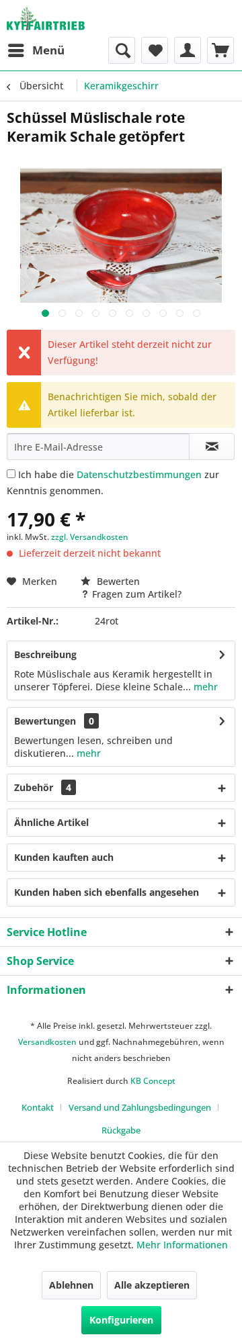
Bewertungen (45, 720)
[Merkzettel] (154, 50)
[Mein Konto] (187, 50)
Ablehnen (71, 1285)
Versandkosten (47, 1042)
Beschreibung (45, 654)
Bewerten (117, 581)
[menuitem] (35, 50)
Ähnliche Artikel (51, 822)
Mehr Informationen (182, 1244)
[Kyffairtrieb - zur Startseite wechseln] (46, 18)
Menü (48, 50)
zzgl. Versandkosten (89, 537)
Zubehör (42, 787)
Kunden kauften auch (64, 857)
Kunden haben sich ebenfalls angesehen (106, 892)
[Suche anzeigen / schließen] (121, 50)
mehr (204, 686)
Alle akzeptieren (152, 1285)
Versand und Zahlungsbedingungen (140, 1107)
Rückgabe (121, 1130)
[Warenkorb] (220, 50)
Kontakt (38, 1107)
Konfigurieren (121, 1319)
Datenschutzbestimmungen (139, 474)
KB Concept (152, 1080)
